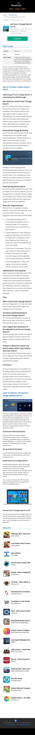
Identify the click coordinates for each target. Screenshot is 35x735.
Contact (17, 9)
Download (17, 39)
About (11, 9)
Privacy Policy (10, 725)
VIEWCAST (6, 20)
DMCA (24, 9)
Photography (12, 15)
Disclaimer (20, 725)
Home (5, 15)
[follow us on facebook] (16, 720)
